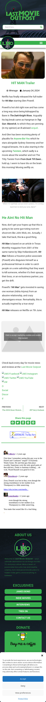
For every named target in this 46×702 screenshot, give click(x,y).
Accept (23, 679)
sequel (34, 128)
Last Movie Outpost (31, 367)
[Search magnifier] (41, 27)
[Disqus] (23, 481)
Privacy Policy (23, 699)
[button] (42, 655)
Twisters (17, 151)
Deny (23, 686)
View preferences (23, 692)
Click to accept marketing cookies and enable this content (23, 336)
